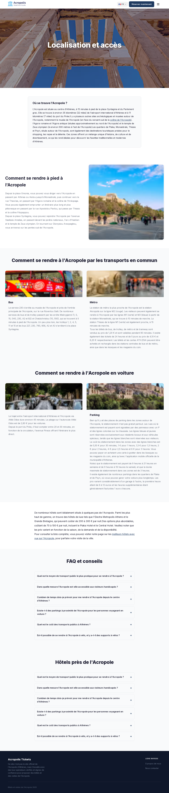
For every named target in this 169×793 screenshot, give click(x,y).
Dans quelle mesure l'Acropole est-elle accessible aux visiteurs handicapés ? (77, 586)
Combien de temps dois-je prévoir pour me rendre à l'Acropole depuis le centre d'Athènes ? (78, 599)
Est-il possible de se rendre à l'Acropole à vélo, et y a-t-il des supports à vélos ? (78, 635)
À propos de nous (153, 763)
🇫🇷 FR (121, 4)
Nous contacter (152, 768)
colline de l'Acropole (120, 120)
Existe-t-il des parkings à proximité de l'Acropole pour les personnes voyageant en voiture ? (80, 612)
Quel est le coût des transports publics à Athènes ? (63, 624)
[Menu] (158, 4)
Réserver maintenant (142, 4)
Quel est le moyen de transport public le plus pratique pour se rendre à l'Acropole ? (80, 576)
